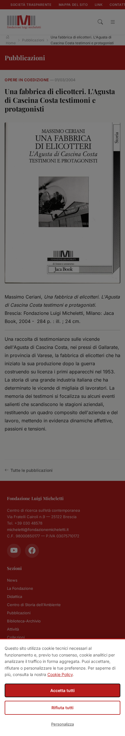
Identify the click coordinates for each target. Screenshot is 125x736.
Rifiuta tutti (62, 707)
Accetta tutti (62, 690)
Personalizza (62, 724)
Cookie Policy (60, 674)
